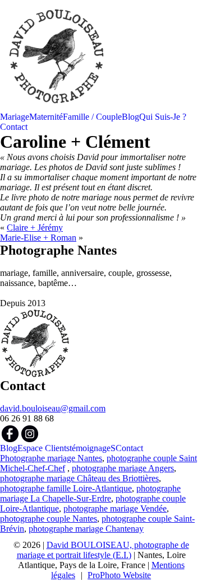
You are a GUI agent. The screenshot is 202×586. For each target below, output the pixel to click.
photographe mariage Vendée (115, 508)
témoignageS (93, 448)
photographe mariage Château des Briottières (79, 478)
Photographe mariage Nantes (51, 458)
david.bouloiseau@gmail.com (52, 408)
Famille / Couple (92, 116)
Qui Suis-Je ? (162, 116)
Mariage (14, 116)
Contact (13, 127)
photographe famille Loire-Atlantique (66, 488)
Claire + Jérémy (35, 227)
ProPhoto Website (119, 575)
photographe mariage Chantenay (86, 528)
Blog (130, 116)
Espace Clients (43, 448)
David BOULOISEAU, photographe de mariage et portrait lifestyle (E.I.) (103, 550)
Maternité (46, 116)
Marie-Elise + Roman (38, 237)
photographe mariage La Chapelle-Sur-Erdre (90, 493)
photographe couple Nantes (48, 518)
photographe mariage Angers (123, 468)
